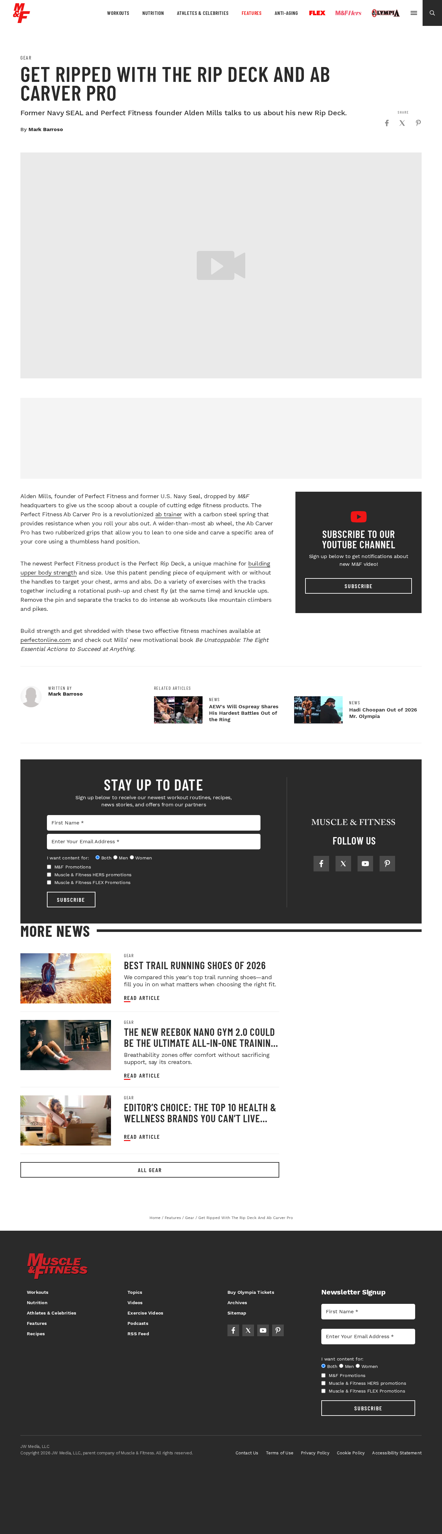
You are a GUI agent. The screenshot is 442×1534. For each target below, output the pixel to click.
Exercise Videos (145, 1313)
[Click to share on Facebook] (387, 123)
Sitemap (236, 1313)
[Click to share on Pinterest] (418, 123)
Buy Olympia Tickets (250, 1292)
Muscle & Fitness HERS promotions (93, 874)
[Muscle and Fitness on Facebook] (321, 863)
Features (252, 13)
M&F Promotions (72, 866)
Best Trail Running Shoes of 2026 (195, 965)
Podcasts (137, 1323)
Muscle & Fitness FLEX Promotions (92, 882)
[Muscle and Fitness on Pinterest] (387, 863)
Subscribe (359, 585)
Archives (237, 1302)
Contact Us (247, 1452)
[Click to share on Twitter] (402, 123)
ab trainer (168, 514)
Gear (25, 57)
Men (123, 857)
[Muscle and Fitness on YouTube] (365, 863)
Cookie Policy (351, 1452)
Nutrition (153, 13)
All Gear (150, 1169)
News (214, 699)
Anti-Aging (286, 13)
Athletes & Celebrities (203, 13)
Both (106, 857)
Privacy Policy (315, 1452)
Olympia (386, 13)
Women (143, 857)
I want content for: (68, 857)
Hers (348, 12)
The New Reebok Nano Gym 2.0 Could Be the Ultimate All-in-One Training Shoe (200, 1042)
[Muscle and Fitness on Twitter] (343, 863)
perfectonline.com (45, 639)
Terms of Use (279, 1452)
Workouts (118, 13)
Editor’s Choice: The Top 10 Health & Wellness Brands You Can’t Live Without (200, 1118)
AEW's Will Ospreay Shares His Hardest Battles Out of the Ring (244, 712)
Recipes (36, 1333)
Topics (134, 1292)
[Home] (21, 21)
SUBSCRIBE (71, 899)
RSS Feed (138, 1333)
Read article (142, 997)
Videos (134, 1302)
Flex (317, 12)
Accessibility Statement (397, 1452)
